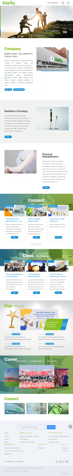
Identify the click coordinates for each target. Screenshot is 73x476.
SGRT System (24, 439)
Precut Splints (53, 439)
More (8, 137)
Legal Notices (64, 473)
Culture (6, 439)
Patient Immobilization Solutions (29, 436)
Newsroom (65, 448)
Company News (19, 89)
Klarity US (54, 3)
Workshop (41, 448)
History (6, 442)
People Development (37, 361)
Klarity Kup (7, 453)
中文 (49, 3)
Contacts (64, 451)
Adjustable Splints (54, 442)
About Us (8, 89)
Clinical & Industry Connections (13, 451)
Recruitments (51, 361)
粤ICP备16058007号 (37, 468)
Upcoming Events (36, 244)
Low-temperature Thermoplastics (59, 436)
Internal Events (22, 361)
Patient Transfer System (27, 442)
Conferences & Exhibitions (12, 448)
